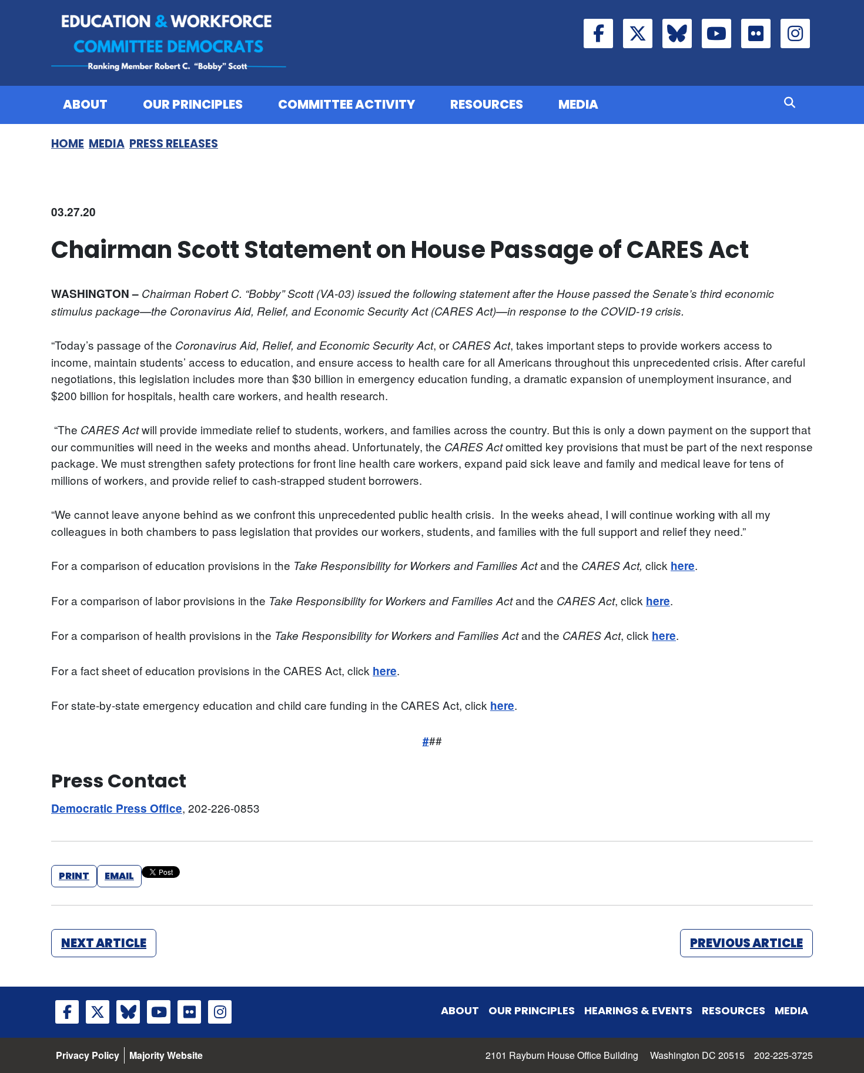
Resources (486, 104)
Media (578, 104)
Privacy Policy (87, 1055)
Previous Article (746, 943)
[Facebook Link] (598, 33)
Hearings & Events (638, 1010)
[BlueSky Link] (677, 33)
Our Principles (193, 104)
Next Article (103, 943)
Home (67, 144)
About (85, 104)
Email (119, 876)
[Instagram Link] (795, 33)
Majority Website (166, 1055)
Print (74, 876)
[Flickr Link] (756, 33)
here (683, 566)
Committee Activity (346, 104)
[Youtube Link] (716, 33)
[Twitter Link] (637, 33)
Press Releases (173, 144)
